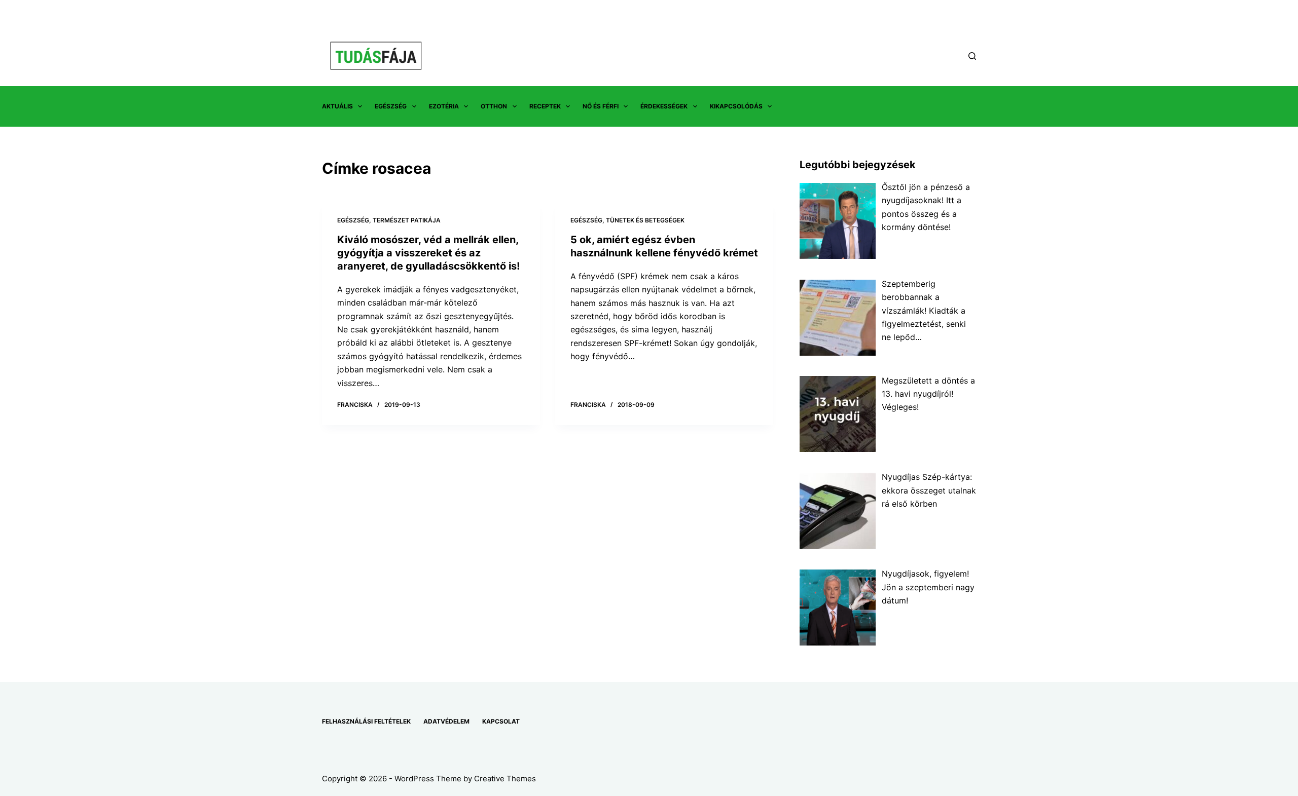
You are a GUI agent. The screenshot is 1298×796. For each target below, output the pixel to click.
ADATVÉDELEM (446, 721)
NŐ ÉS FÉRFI (601, 106)
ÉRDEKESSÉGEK (664, 106)
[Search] (972, 56)
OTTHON (494, 106)
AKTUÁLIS (337, 106)
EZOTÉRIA (444, 106)
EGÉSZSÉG (391, 106)
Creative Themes (505, 778)
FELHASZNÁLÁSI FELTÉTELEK (366, 721)
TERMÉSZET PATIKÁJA (407, 220)
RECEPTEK (545, 106)
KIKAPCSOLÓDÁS (736, 106)
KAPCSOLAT (501, 721)
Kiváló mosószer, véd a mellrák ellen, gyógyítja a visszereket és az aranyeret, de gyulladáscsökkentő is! (428, 253)
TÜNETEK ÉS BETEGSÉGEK (645, 220)
